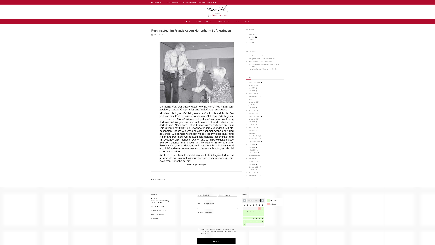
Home (188, 21)
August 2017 (253, 119)
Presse (251, 43)
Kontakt (246, 21)
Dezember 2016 (254, 136)
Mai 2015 (252, 164)
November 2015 (254, 158)
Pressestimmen (224, 21)
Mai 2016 (252, 147)
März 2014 (252, 173)
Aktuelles (198, 21)
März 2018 (252, 110)
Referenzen (210, 21)
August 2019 (253, 85)
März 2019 (252, 94)
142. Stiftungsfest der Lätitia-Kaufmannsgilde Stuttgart (264, 65)
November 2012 (254, 175)
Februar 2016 (253, 153)
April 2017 (252, 125)
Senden (216, 241)
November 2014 (254, 167)
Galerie (236, 21)
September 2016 (254, 142)
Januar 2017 (252, 133)
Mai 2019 (252, 91)
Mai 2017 (252, 122)
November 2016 (254, 139)
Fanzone (251, 40)
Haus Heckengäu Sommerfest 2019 (260, 61)
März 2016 (252, 150)
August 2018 (253, 102)
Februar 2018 (253, 113)
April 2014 (252, 170)
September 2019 (254, 82)
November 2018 (254, 96)
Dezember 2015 (254, 156)
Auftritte (251, 37)
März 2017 (252, 127)
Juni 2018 (252, 108)
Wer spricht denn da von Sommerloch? (262, 59)
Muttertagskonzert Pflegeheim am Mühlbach (264, 69)
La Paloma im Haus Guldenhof (259, 56)
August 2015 (253, 161)
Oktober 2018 (253, 99)
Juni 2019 (252, 88)
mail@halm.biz (158, 2)
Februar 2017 (253, 130)
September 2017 (254, 116)
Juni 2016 (252, 144)
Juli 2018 (251, 105)
